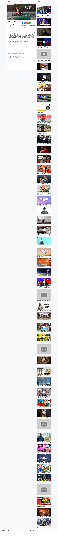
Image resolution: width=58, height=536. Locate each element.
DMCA (31, 531)
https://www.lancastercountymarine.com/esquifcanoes (16, 53)
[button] (39, 1)
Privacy (31, 532)
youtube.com (31, 534)
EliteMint (8, 1)
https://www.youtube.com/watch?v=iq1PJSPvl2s (15, 42)
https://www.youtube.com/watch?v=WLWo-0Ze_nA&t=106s (16, 57)
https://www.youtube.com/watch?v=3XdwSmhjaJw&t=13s (16, 49)
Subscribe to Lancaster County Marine (28, 25)
